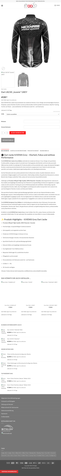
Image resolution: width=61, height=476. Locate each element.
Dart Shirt (47, 453)
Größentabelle (7, 140)
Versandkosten (12, 100)
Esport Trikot (17, 455)
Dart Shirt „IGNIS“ (30, 305)
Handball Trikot (40, 455)
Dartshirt (53, 453)
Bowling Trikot (40, 453)
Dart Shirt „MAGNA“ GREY (50, 305)
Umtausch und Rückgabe (8, 401)
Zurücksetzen (56, 111)
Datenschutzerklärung (7, 410)
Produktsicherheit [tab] (33, 150)
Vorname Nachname (5, 127)
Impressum (4, 413)
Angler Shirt (4, 453)
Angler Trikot (11, 453)
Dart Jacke (3, 89)
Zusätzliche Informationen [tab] (18, 150)
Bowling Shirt (33, 453)
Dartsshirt (4, 455)
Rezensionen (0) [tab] (44, 150)
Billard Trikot (25, 453)
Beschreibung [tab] (5, 150)
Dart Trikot (10, 455)
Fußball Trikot (25, 455)
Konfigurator (53, 455)
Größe (2, 114)
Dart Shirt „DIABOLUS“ (10, 305)
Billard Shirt (18, 453)
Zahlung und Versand (7, 404)
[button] (2, 5)
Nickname (3, 121)
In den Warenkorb (17, 132)
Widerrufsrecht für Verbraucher (10, 407)
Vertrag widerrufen (9, 471)
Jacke (47, 455)
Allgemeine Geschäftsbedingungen (10, 398)
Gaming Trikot (32, 455)
